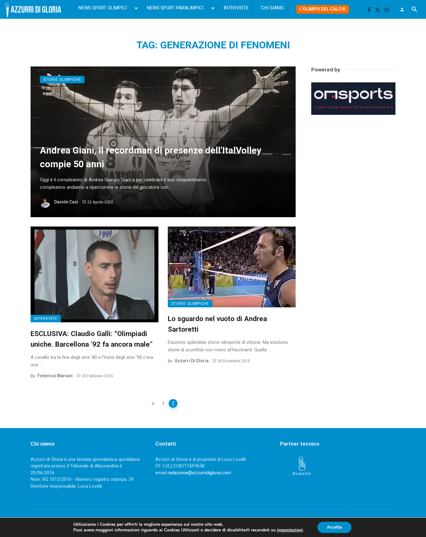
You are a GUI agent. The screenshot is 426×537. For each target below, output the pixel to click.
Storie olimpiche (62, 79)
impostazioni (290, 530)
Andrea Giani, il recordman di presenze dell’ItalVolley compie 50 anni (150, 157)
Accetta (334, 527)
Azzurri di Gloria (192, 360)
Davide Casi (66, 201)
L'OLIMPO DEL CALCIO (322, 9)
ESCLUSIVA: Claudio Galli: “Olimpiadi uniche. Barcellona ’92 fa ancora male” (91, 339)
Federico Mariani (55, 375)
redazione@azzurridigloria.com (199, 473)
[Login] (402, 9)
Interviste (45, 318)
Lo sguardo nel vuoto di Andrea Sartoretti (217, 324)
